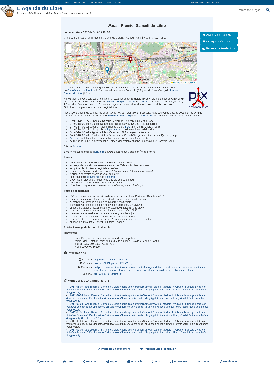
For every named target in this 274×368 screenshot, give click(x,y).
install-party (150, 270)
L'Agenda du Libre (39, 8)
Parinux (76, 146)
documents (93, 177)
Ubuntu (131, 101)
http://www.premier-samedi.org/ (111, 259)
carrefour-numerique (105, 270)
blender (122, 270)
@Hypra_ (75, 138)
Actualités (136, 361)
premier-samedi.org (119, 115)
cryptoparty (189, 270)
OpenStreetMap (189, 82)
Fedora (111, 101)
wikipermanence (114, 129)
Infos (156, 361)
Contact (205, 361)
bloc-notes (147, 115)
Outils (118, 2)
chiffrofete (177, 270)
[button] (130, 60)
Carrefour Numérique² (79, 90)
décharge (110, 177)
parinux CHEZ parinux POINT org (113, 263)
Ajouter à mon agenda (218, 34)
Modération (230, 361)
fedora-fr (130, 267)
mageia (150, 267)
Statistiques (180, 361)
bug (129, 270)
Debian (144, 101)
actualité (99, 151)
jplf (133, 270)
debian (159, 267)
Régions (91, 361)
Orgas (113, 361)
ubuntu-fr (141, 267)
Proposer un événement (115, 349)
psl (96, 267)
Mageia (121, 101)
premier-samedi (107, 267)
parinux (121, 267)
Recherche (46, 361)
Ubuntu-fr (116, 274)
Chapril (66, 2)
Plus (109, 2)
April (56, 2)
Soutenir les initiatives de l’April (205, 2)
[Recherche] (268, 10)
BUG (127, 126)
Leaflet (176, 82)
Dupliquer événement (218, 41)
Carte (69, 361)
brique (139, 270)
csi (204, 267)
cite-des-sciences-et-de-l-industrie (183, 267)
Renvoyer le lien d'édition (220, 48)
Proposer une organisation (159, 349)
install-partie (164, 270)
